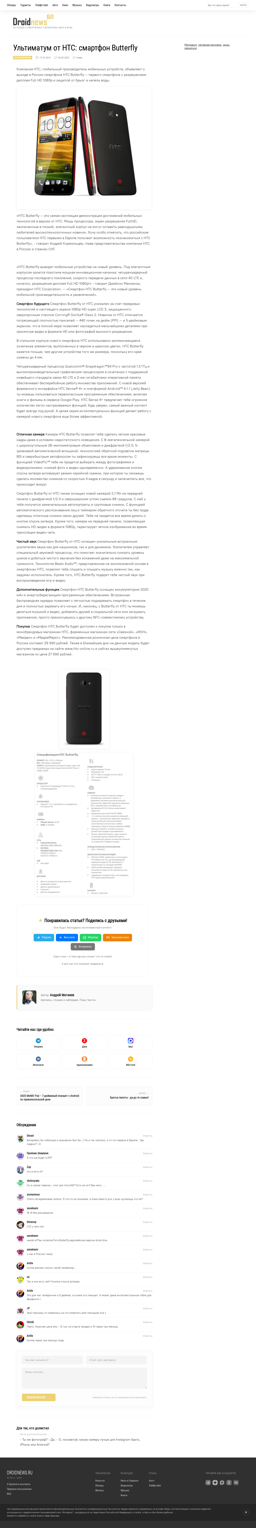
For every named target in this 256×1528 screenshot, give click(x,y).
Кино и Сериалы (129, 1480)
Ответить (147, 1136)
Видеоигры (92, 5)
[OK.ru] (229, 1482)
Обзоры (11, 5)
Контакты (120, 5)
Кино (65, 5)
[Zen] (215, 1482)
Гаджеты (25, 5)
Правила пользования (19, 1489)
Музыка (77, 5)
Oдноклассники (117, 937)
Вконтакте (69, 937)
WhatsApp (93, 937)
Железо (99, 1490)
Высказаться (38, 1397)
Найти (243, 5)
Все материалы (22, 57)
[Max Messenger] (222, 1482)
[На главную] (42, 20)
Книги (106, 5)
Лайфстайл (41, 5)
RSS (9, 1493)
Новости (100, 1480)
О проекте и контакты (18, 1484)
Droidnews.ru (20, 1472)
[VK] (236, 1482)
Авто (55, 5)
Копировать (85, 946)
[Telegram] (208, 1482)
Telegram (46, 937)
